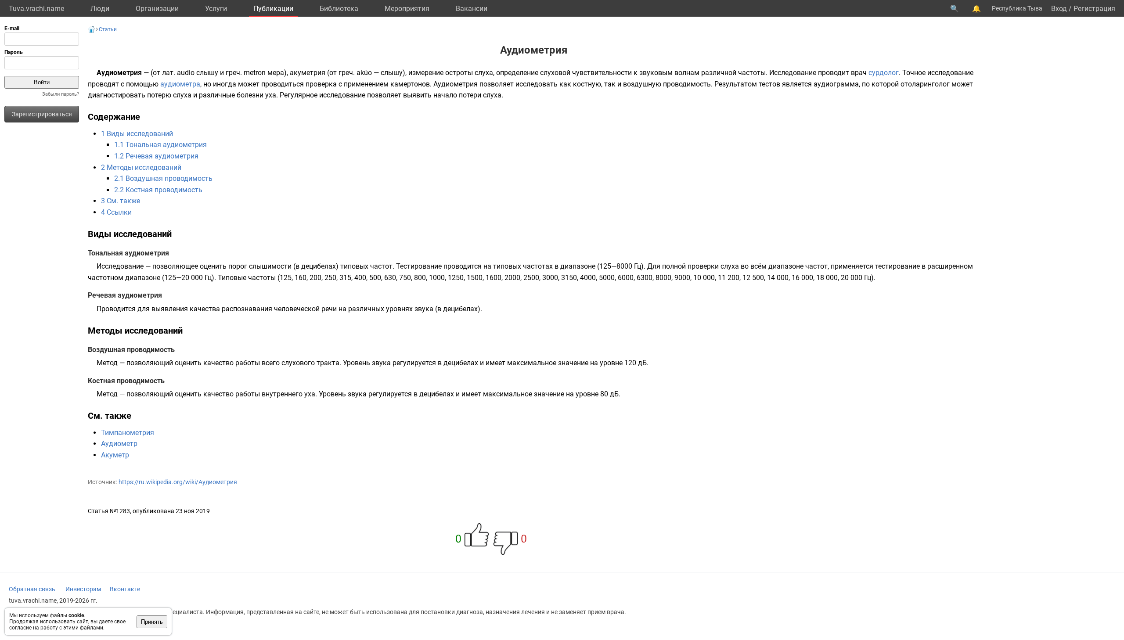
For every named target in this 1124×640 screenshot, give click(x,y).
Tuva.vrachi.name (36, 8)
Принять (152, 621)
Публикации (273, 8)
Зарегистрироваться (42, 114)
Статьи (108, 29)
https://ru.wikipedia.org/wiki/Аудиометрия (178, 481)
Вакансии (471, 8)
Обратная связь (32, 589)
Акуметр (115, 455)
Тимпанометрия (127, 432)
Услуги (216, 8)
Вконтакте (125, 589)
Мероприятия (407, 8)
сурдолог (883, 72)
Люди (99, 8)
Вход (1059, 8)
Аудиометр (119, 443)
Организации (157, 8)
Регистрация (1094, 8)
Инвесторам (83, 589)
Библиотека (339, 8)
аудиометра (180, 84)
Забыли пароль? (60, 94)
